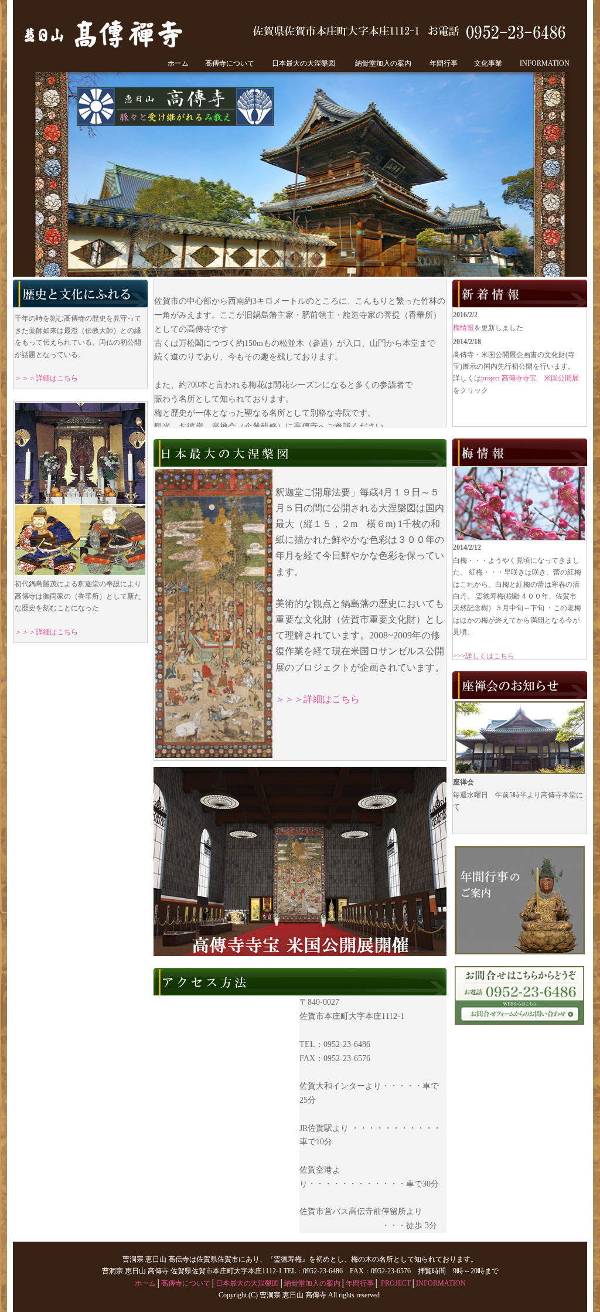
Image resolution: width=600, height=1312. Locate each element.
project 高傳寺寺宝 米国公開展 (530, 378)
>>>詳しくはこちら (483, 656)
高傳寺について (229, 63)
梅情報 (463, 328)
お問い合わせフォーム (522, 1041)
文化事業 (488, 63)
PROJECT (396, 1283)
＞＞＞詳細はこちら (46, 378)
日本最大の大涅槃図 (303, 63)
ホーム (178, 63)
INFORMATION (545, 63)
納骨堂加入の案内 (383, 63)
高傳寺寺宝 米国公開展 (306, 861)
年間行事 (443, 63)
